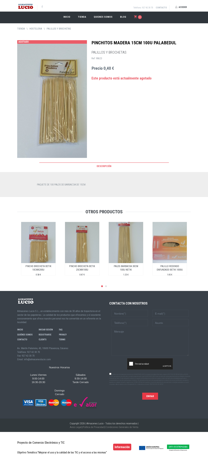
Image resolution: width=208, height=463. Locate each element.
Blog (123, 17)
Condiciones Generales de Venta (122, 427)
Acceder (182, 7)
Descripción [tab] (104, 166)
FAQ (60, 329)
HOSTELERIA (35, 28)
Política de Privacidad (93, 427)
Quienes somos (103, 17)
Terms (62, 339)
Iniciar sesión (46, 329)
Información (122, 447)
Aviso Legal (75, 427)
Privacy (63, 334)
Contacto (161, 7)
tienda (21, 28)
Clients (42, 339)
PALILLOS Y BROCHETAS (59, 28)
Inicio (66, 17)
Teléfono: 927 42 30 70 (143, 7)
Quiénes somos (25, 334)
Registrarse (45, 334)
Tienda (82, 17)
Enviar (150, 396)
